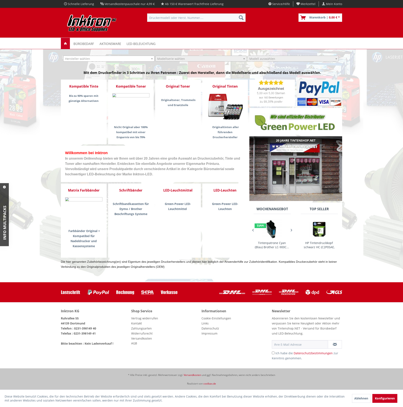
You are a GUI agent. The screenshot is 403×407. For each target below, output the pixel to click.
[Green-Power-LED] (295, 122)
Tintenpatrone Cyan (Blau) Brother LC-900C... (272, 245)
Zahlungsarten (141, 328)
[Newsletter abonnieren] (335, 344)
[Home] (65, 43)
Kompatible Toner (131, 86)
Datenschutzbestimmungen (313, 353)
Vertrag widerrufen (144, 318)
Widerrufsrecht (142, 333)
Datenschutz (210, 328)
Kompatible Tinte (83, 86)
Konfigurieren (385, 398)
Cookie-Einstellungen (216, 318)
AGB (134, 343)
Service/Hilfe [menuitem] (280, 4)
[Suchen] (241, 17)
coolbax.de (209, 383)
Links (205, 323)
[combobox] (108, 59)
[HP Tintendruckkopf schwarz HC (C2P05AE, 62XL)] (319, 229)
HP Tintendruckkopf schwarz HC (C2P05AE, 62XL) (319, 245)
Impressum (209, 333)
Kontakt (136, 323)
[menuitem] (306, 4)
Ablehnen (361, 398)
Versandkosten (141, 338)
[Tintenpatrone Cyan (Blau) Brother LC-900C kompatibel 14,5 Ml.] (272, 229)
